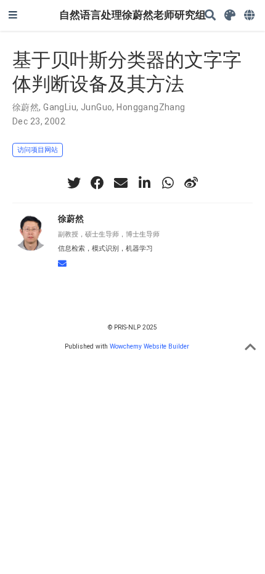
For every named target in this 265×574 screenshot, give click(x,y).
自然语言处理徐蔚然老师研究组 (132, 15)
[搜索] (210, 16)
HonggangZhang (150, 107)
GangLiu (59, 107)
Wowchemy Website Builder (149, 346)
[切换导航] (13, 15)
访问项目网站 (37, 150)
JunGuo (97, 107)
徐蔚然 (25, 107)
